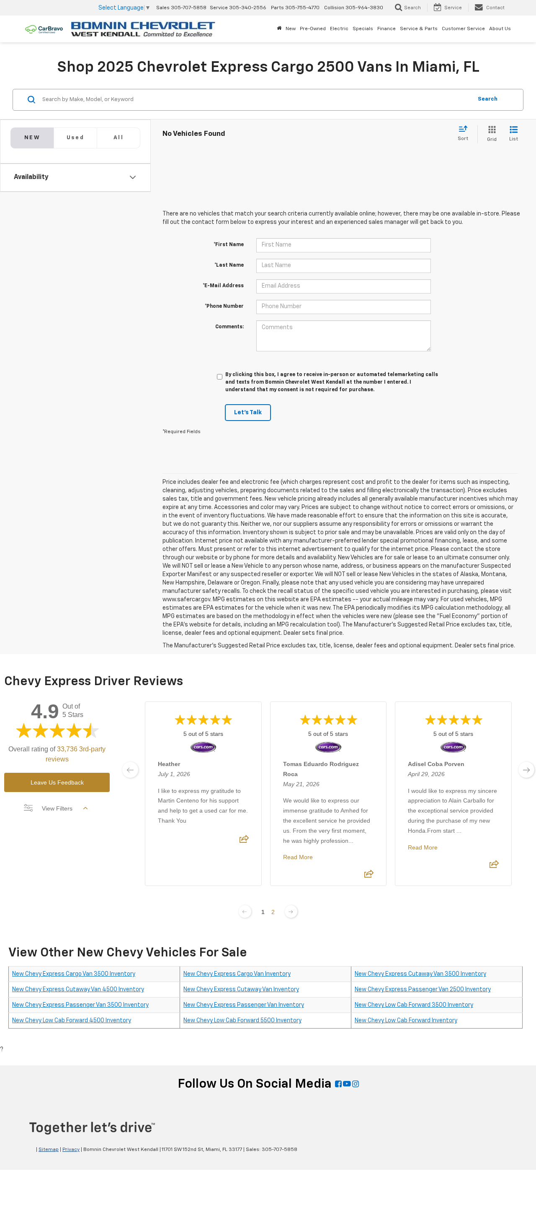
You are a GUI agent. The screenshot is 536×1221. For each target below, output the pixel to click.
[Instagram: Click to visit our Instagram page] (355, 1085)
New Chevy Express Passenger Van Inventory (243, 1005)
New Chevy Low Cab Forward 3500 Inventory (414, 1005)
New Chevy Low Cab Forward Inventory (406, 1021)
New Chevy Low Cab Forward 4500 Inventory (71, 1021)
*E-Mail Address (223, 285)
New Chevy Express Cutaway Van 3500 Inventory (420, 974)
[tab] (75, 137)
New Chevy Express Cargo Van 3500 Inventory (73, 974)
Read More (298, 857)
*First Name (229, 244)
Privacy (71, 1149)
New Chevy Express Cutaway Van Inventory (241, 989)
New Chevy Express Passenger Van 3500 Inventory (80, 1005)
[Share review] (244, 841)
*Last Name (229, 265)
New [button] (291, 28)
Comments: (229, 327)
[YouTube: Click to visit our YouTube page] (347, 1085)
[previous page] (130, 770)
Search (487, 99)
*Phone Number (224, 306)
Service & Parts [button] (419, 28)
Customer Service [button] (463, 28)
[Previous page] (245, 911)
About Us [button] (500, 28)
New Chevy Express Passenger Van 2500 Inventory (423, 989)
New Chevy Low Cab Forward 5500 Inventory (242, 1021)
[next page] (526, 770)
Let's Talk (248, 413)
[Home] (279, 29)
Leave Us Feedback (57, 782)
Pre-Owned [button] (313, 28)
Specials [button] (363, 28)
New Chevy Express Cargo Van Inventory (237, 974)
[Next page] (291, 911)
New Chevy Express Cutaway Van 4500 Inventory (78, 989)
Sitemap (49, 1149)
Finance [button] (386, 28)
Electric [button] (339, 28)
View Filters (57, 808)
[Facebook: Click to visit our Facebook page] (338, 1085)
